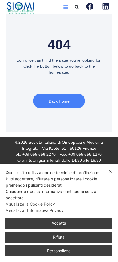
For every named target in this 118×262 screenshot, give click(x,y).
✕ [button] (110, 171)
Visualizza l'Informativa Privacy (35, 210)
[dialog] (59, 213)
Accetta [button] (59, 223)
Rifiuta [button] (59, 237)
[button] (66, 7)
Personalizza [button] (59, 250)
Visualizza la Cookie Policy (30, 204)
